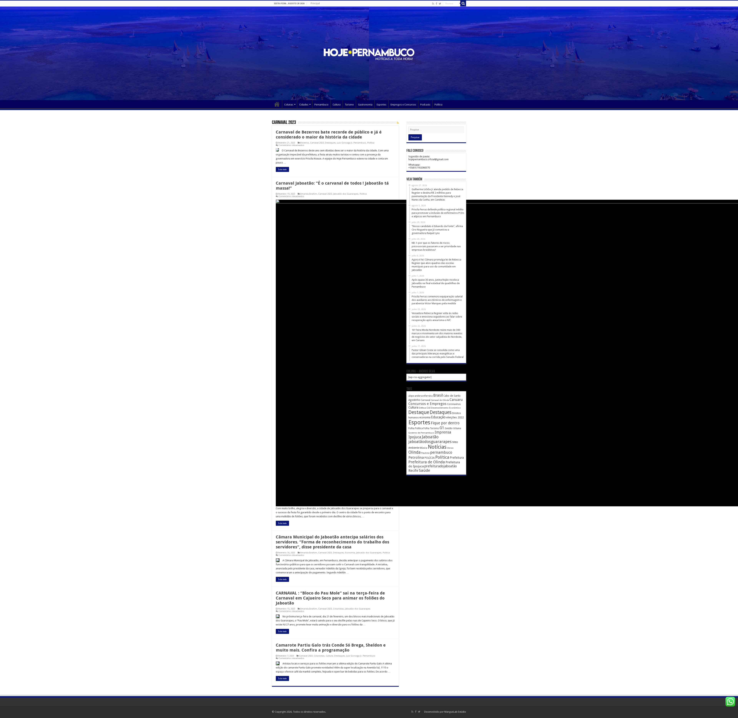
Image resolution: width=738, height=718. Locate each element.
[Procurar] (463, 3)
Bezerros (304, 143)
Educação (438, 417)
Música (423, 448)
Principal (315, 3)
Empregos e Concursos (403, 104)
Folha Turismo (431, 428)
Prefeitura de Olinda (426, 462)
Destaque (418, 412)
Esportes (381, 104)
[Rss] (433, 3)
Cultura (337, 104)
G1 (442, 428)
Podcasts (425, 104)
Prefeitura (457, 457)
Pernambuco (321, 104)
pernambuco (441, 452)
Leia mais (282, 169)
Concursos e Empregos (427, 404)
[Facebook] (436, 3)
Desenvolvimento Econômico (446, 407)
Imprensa (443, 432)
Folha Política (415, 428)
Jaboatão (430, 436)
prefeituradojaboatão (440, 466)
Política (438, 104)
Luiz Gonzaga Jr (344, 143)
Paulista (425, 453)
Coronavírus (454, 404)
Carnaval (425, 400)
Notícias (437, 447)
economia (424, 417)
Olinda (414, 452)
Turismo (349, 104)
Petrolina (416, 457)
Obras (450, 448)
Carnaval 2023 (317, 143)
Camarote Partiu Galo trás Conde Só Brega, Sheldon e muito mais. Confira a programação (331, 648)
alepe (411, 396)
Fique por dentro (445, 423)
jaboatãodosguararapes (430, 441)
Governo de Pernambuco (421, 432)
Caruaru (456, 400)
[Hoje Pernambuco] (369, 53)
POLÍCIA (429, 457)
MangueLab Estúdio (455, 711)
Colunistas (338, 609)
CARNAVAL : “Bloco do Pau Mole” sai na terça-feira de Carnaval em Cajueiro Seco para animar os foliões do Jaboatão (330, 598)
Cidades (303, 104)
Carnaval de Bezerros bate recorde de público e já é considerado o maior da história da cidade (329, 134)
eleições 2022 (455, 417)
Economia (350, 552)
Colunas (288, 104)
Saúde (424, 470)
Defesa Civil (424, 407)
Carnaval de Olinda (440, 400)
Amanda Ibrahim (308, 194)
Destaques (330, 143)
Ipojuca (414, 437)
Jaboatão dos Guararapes (345, 194)
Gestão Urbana (453, 428)
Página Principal (277, 104)
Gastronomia (365, 104)
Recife (413, 470)
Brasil (438, 395)
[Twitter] (440, 3)
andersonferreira (424, 396)
